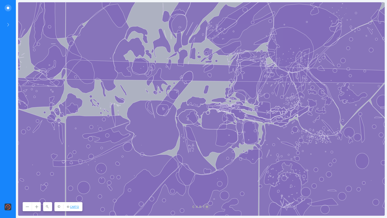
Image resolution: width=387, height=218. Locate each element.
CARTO (74, 207)
